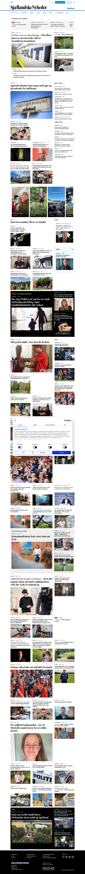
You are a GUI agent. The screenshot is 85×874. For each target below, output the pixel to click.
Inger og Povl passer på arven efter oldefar (64, 725)
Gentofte (12, 163)
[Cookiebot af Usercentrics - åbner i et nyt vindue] (65, 421)
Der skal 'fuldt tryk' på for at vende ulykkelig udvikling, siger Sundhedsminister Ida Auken (30, 302)
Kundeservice (14, 854)
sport (60, 111)
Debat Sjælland (65, 223)
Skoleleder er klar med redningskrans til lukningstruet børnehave (18, 252)
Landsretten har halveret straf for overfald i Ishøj (42, 766)
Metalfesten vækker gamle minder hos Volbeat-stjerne (19, 124)
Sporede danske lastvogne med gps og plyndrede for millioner (30, 87)
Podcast (19, 296)
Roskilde (34, 396)
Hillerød (12, 271)
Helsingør (56, 530)
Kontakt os (29, 857)
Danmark (12, 576)
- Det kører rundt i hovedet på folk (19, 167)
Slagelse (56, 51)
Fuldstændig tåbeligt (20, 702)
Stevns (34, 508)
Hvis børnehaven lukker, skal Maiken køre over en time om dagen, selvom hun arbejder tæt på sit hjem (42, 644)
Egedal (34, 163)
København (57, 125)
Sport (67, 12)
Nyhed (17, 32)
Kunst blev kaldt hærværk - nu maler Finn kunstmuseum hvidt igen (42, 252)
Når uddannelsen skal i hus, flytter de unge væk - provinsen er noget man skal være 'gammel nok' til (63, 813)
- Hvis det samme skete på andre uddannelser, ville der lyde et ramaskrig (31, 581)
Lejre (11, 396)
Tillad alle (61, 452)
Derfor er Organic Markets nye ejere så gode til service (64, 151)
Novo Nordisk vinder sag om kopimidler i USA (63, 766)
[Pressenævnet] (48, 867)
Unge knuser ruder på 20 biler (63, 94)
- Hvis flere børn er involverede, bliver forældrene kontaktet (31, 38)
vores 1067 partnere (22, 431)
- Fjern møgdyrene (63, 34)
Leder (63, 253)
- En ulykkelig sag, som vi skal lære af (42, 511)
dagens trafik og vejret (65, 117)
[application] (20, 202)
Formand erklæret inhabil (63, 702)
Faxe (11, 722)
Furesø (13, 32)
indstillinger (67, 436)
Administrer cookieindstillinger (49, 857)
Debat (50, 12)
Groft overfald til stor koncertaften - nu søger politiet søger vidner (18, 229)
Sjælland (33, 22)
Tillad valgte (42, 452)
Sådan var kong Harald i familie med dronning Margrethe (62, 579)
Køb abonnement (60, 2)
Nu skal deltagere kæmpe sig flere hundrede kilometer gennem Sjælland (19, 621)
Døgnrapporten (19, 22)
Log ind (68, 2)
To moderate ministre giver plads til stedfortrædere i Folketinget (64, 133)
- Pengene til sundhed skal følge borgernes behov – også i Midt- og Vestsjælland (64, 227)
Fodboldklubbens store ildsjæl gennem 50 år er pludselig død (63, 113)
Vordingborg (57, 722)
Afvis (23, 452)
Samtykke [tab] (20, 425)
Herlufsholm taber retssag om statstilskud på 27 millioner (20, 377)
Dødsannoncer (60, 12)
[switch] (35, 447)
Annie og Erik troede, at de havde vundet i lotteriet (64, 107)
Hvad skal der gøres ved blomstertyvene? (64, 643)
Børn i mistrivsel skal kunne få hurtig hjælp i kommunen (63, 295)
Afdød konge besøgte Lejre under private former (19, 398)
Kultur (17, 121)
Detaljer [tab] (35, 425)
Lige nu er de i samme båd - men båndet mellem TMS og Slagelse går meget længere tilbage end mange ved (64, 388)
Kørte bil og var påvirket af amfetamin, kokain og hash (20, 25)
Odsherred (35, 248)
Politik (62, 131)
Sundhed (18, 640)
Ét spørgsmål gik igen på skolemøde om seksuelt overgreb (30, 71)
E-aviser (52, 2)
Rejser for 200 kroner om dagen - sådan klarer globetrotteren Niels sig (62, 534)
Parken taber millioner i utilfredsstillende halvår (62, 127)
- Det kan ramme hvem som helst (20, 644)
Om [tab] (65, 425)
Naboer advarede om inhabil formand (31, 667)
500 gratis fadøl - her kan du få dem (29, 342)
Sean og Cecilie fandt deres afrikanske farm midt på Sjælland (29, 816)
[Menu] (74, 2)
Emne (38, 12)
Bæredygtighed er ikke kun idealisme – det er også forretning (63, 511)
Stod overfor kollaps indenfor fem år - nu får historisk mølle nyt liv (42, 789)
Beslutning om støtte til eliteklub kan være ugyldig (19, 274)
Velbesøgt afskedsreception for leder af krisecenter (64, 156)
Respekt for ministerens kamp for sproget (63, 255)
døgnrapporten (61, 86)
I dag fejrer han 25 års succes (64, 101)
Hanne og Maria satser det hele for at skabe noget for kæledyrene (20, 489)
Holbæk (56, 111)
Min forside (24, 12)
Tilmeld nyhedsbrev (31, 856)
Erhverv (44, 12)
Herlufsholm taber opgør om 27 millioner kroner (42, 274)
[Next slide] (72, 201)
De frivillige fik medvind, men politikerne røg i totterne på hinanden (42, 167)
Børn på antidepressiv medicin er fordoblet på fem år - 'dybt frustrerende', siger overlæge (63, 317)
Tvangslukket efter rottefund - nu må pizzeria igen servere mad (63, 55)
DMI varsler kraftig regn (18, 788)
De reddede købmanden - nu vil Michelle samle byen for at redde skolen (28, 728)
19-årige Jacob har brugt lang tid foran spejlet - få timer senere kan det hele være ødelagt (42, 704)
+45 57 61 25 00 (18, 869)
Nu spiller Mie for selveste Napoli (64, 555)
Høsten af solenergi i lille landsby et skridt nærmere (63, 833)
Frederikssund (36, 142)
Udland (56, 576)
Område (31, 12)
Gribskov (12, 508)
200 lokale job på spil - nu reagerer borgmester (41, 145)
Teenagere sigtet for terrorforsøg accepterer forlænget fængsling (65, 139)
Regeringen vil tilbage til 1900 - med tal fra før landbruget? (64, 488)
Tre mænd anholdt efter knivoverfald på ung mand (18, 145)
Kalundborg (13, 142)
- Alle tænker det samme (64, 789)
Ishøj (34, 763)
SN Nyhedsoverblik (14, 12)
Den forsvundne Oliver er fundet (28, 222)
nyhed (63, 96)
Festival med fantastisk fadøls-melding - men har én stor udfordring (42, 399)
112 (18, 73)
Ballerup (35, 617)
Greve (13, 22)
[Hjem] (11, 2)
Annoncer (13, 857)
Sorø (56, 148)
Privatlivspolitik (46, 856)
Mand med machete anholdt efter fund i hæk (58, 25)
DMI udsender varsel (63, 119)
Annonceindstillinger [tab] (50, 425)
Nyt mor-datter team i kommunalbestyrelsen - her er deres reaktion (20, 767)
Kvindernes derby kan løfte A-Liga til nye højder (63, 365)
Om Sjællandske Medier (48, 854)
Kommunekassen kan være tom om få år (19, 511)
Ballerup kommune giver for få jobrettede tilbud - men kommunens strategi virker (42, 621)
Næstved (12, 121)
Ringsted (56, 32)
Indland (18, 786)
